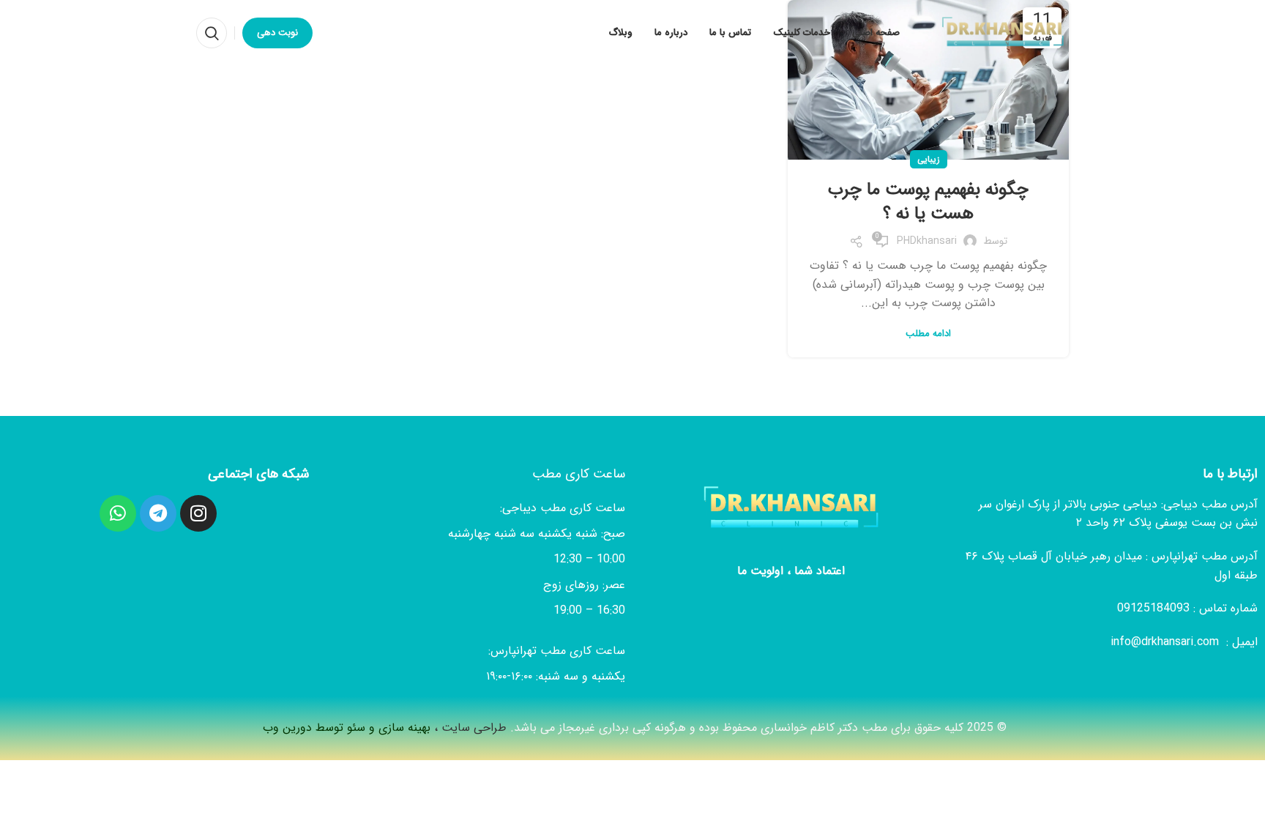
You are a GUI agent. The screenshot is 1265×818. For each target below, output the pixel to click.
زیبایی (928, 159)
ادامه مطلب (928, 333)
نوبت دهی (277, 32)
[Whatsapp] (118, 513)
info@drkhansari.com (1165, 642)
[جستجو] (211, 33)
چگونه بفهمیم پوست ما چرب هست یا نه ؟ (928, 202)
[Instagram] (198, 513)
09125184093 (1155, 608)
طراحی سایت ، (383, 727)
